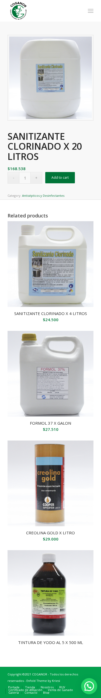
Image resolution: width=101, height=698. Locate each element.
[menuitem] (90, 10)
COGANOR (39, 674)
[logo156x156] (42, 11)
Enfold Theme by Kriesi (43, 681)
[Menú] (90, 10)
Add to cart (60, 177)
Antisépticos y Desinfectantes (43, 196)
